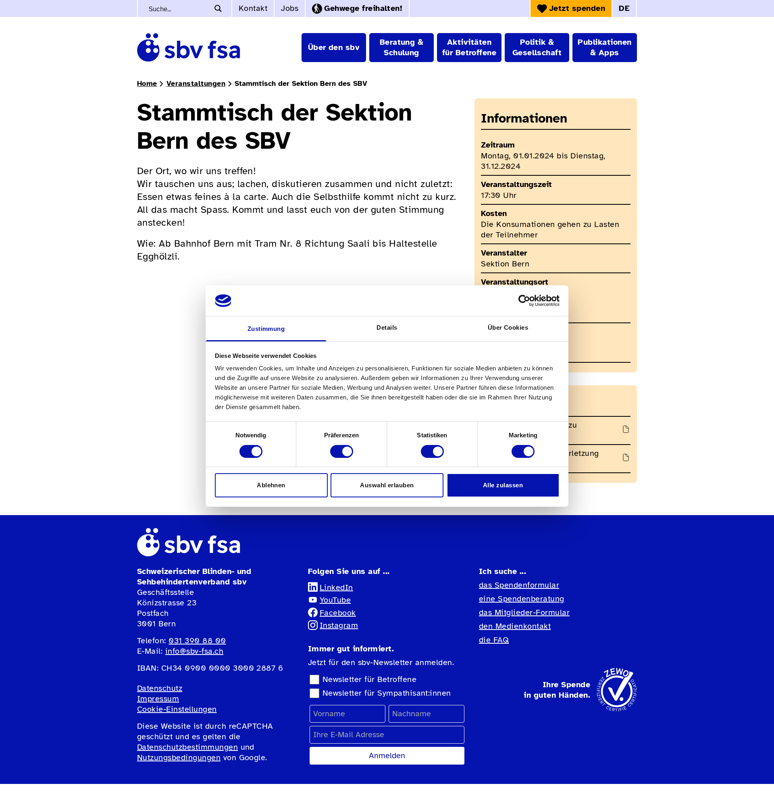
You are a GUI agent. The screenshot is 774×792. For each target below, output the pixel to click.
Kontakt (253, 8)
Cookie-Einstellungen (177, 709)
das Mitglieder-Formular (524, 612)
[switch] (341, 451)
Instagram (339, 625)
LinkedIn (336, 587)
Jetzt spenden (577, 8)
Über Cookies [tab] (508, 327)
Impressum (158, 699)
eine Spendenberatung (521, 599)
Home (147, 83)
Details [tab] (387, 327)
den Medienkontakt (515, 626)
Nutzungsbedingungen (179, 758)
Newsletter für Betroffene (369, 679)
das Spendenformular (519, 585)
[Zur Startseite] (188, 47)
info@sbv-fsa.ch (194, 651)
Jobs (289, 8)
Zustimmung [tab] (266, 328)
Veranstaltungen (195, 83)
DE (624, 8)
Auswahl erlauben (387, 485)
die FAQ (494, 640)
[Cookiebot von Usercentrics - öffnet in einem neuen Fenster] (524, 301)
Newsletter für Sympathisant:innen (386, 693)
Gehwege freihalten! (363, 8)
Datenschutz (159, 688)
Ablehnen (271, 485)
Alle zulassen (503, 485)
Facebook (338, 613)
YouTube (335, 600)
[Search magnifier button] (218, 8)
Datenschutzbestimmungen (187, 747)
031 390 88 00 (197, 641)
